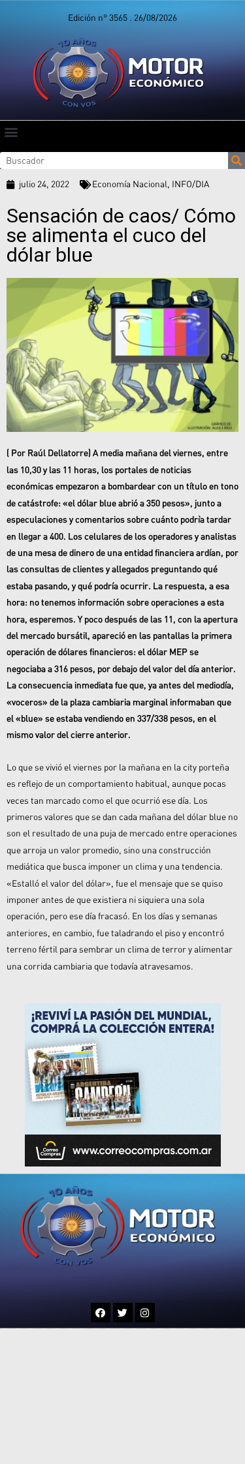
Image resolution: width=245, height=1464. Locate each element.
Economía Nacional (129, 184)
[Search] (236, 160)
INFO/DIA (190, 184)
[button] (11, 131)
